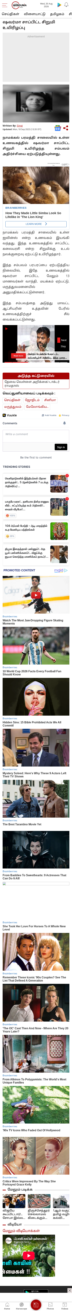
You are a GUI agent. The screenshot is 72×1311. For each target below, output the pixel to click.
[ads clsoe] (69, 1290)
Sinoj (20, 125)
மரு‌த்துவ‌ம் (12, 407)
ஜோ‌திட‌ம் (32, 400)
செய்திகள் (10, 14)
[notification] (66, 4)
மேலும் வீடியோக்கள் (21, 1231)
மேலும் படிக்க (20, 1190)
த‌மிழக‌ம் (57, 14)
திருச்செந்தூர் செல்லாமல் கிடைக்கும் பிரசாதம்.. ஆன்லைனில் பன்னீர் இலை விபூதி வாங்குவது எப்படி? (39, 1214)
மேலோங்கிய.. (37, 407)
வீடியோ (15, 1225)
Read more (18, 356)
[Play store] (59, 4)
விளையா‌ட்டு (34, 14)
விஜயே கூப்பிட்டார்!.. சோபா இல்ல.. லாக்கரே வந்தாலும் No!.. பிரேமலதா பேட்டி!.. (13, 1214)
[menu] (5, 5)
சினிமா (50, 400)
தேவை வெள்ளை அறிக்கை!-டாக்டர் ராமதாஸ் (32, 384)
